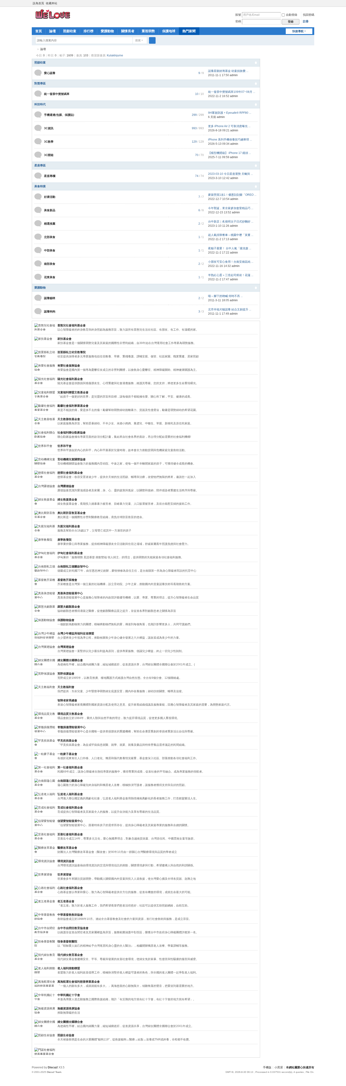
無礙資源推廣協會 (68, 1008)
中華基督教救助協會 (70, 914)
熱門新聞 (189, 31)
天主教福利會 (65, 687)
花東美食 (49, 277)
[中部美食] (38, 250)
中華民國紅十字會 (68, 995)
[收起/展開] (255, 63)
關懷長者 (127, 31)
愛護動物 (107, 31)
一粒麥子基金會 (67, 754)
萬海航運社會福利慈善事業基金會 (78, 981)
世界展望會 (64, 874)
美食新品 (49, 210)
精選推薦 (49, 223)
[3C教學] (38, 141)
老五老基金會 (65, 901)
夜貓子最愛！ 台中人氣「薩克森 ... (229, 248)
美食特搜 (40, 186)
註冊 (306, 21)
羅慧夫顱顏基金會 (68, 606)
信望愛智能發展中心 (70, 821)
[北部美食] (38, 236)
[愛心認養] (38, 72)
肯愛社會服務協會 (68, 365)
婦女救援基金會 (67, 499)
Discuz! (53, 1067)
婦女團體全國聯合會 (70, 660)
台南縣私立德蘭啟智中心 (73, 566)
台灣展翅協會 (65, 646)
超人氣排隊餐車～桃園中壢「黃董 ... (230, 235)
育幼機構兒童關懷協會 (71, 459)
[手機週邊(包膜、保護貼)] (38, 114)
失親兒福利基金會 (68, 526)
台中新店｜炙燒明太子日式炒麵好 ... (230, 221)
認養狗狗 (49, 311)
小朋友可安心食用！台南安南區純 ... (230, 261)
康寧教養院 (64, 539)
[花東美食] (38, 277)
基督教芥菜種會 (67, 580)
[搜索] (152, 40)
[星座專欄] (38, 175)
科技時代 (40, 104)
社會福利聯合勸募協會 (71, 432)
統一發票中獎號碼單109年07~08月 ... (231, 92)
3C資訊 (48, 128)
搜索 (138, 40)
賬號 (238, 14)
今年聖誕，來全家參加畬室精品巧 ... (230, 208)
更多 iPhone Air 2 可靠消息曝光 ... (229, 126)
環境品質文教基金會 (70, 713)
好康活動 (49, 197)
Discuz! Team (54, 1072)
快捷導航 (298, 31)
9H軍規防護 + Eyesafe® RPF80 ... (229, 112)
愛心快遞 (34, 49)
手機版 (267, 1067)
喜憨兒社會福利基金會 (71, 325)
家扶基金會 (64, 338)
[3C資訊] (38, 128)
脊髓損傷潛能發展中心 (71, 727)
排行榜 (88, 31)
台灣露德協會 (65, 486)
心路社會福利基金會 (70, 888)
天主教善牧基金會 (68, 419)
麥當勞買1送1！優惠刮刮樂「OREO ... (232, 194)
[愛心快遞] (53, 14)
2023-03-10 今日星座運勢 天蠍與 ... (230, 174)
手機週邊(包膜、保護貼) (59, 115)
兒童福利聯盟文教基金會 (73, 392)
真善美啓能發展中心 (70, 593)
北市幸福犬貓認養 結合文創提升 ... (229, 309)
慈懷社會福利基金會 (70, 472)
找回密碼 (308, 14)
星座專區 (40, 165)
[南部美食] (38, 263)
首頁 (38, 31)
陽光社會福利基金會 (70, 379)
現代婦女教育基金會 (70, 955)
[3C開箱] (38, 154)
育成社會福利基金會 (70, 807)
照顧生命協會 (65, 1035)
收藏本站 (51, 3)
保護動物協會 (65, 620)
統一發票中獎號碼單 (56, 94)
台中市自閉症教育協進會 (73, 928)
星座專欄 (49, 176)
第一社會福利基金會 (70, 767)
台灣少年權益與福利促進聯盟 (75, 633)
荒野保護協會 (65, 673)
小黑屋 (278, 1067)
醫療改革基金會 (67, 847)
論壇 (52, 31)
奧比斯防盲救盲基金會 (71, 513)
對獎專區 (40, 83)
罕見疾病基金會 (67, 740)
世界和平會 (64, 446)
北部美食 (49, 237)
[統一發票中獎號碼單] (38, 93)
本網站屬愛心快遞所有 (300, 1067)
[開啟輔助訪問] (307, 3)
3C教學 (48, 141)
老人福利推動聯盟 (68, 968)
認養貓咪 (49, 298)
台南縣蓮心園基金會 (70, 780)
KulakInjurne (115, 55)
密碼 (238, 21)
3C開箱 (48, 155)
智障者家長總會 (67, 700)
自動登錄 (291, 14)
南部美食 (49, 264)
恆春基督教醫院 (67, 941)
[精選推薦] (38, 223)
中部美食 (49, 250)
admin (234, 75)
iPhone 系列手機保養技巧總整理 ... (230, 139)
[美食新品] (38, 210)
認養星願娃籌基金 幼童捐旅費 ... (228, 71)
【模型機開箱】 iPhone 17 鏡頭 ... (229, 153)
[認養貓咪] (38, 298)
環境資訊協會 (65, 861)
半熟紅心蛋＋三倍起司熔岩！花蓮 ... (230, 275)
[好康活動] (38, 196)
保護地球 (168, 31)
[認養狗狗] (38, 311)
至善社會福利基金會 (70, 834)
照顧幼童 (69, 31)
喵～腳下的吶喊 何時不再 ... (225, 296)
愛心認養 (49, 73)
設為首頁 (38, 3)
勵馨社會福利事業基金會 (73, 405)
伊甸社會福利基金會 (70, 553)
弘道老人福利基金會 (70, 794)
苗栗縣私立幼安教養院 (71, 352)
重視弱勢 (148, 31)
